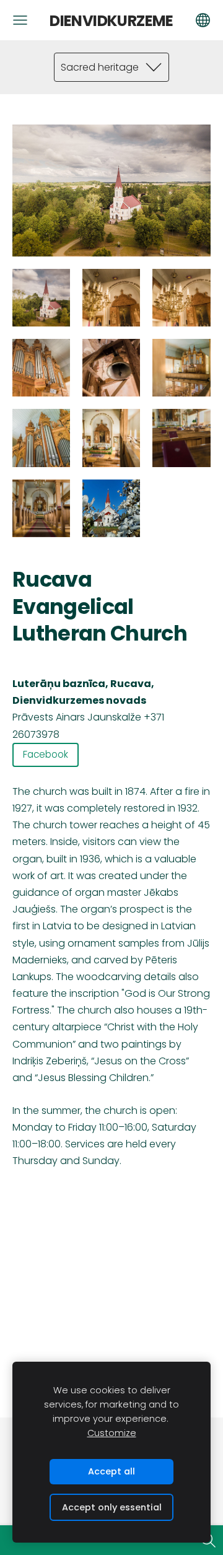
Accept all (111, 1471)
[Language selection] (203, 20)
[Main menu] (20, 20)
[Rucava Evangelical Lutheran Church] (41, 297)
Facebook (45, 754)
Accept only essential (112, 1507)
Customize (111, 1433)
